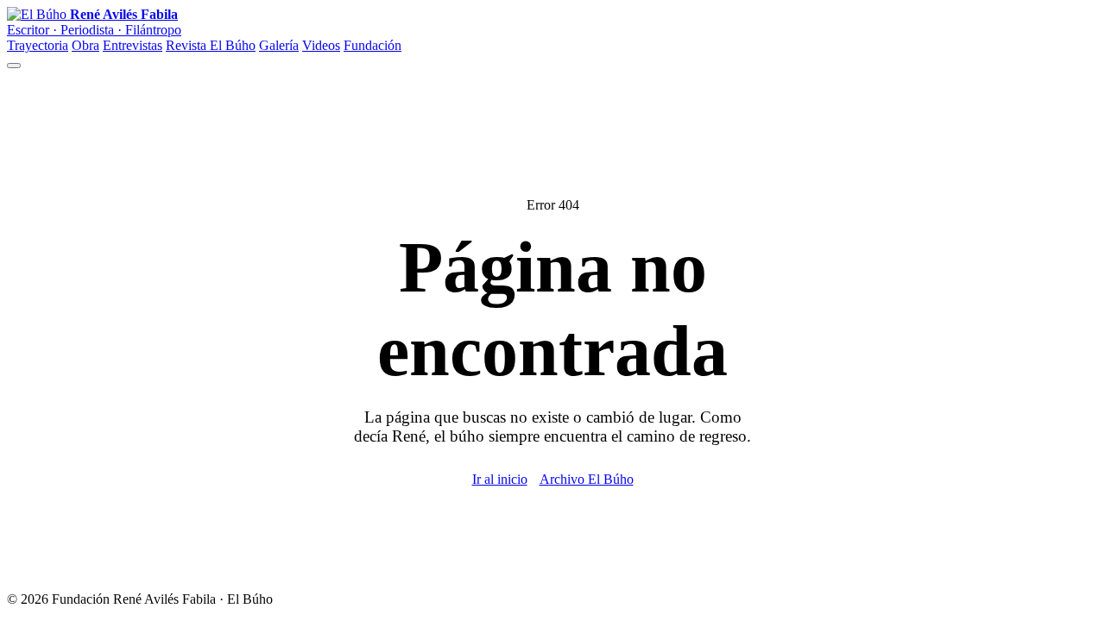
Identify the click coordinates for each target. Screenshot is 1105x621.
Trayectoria (37, 45)
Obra (85, 45)
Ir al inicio (499, 479)
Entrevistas (132, 45)
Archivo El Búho (587, 479)
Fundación (372, 45)
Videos (321, 45)
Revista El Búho (211, 45)
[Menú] (14, 65)
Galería (279, 45)
